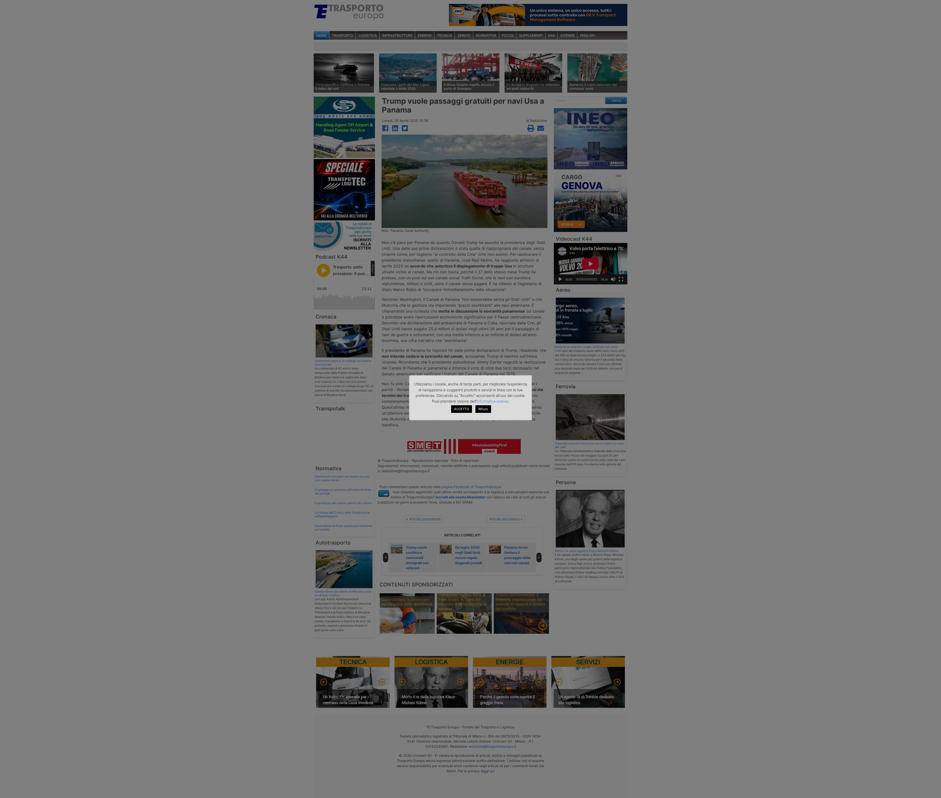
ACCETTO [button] (461, 409)
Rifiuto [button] (483, 409)
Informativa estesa (492, 401)
